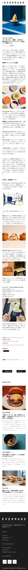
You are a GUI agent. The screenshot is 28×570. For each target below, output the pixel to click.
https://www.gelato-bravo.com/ (15, 337)
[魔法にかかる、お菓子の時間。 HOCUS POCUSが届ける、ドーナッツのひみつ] (14, 478)
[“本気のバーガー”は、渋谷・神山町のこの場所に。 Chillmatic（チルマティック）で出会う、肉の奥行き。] (14, 398)
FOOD (3, 38)
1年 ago (12, 412)
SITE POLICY (5, 550)
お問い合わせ (5, 540)
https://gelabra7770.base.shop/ (10, 341)
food (7, 360)
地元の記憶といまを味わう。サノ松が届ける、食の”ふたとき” (13, 455)
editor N (12, 45)
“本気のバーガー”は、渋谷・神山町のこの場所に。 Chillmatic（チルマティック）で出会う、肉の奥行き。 (13, 416)
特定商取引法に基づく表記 (8, 552)
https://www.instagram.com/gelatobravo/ (13, 345)
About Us (4, 535)
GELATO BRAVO (14, 360)
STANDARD (10, 38)
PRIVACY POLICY (6, 547)
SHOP (6, 38)
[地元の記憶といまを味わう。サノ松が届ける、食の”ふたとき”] (14, 442)
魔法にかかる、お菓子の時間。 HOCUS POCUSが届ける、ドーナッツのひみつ (12, 491)
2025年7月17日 (5, 45)
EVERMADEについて (7, 537)
